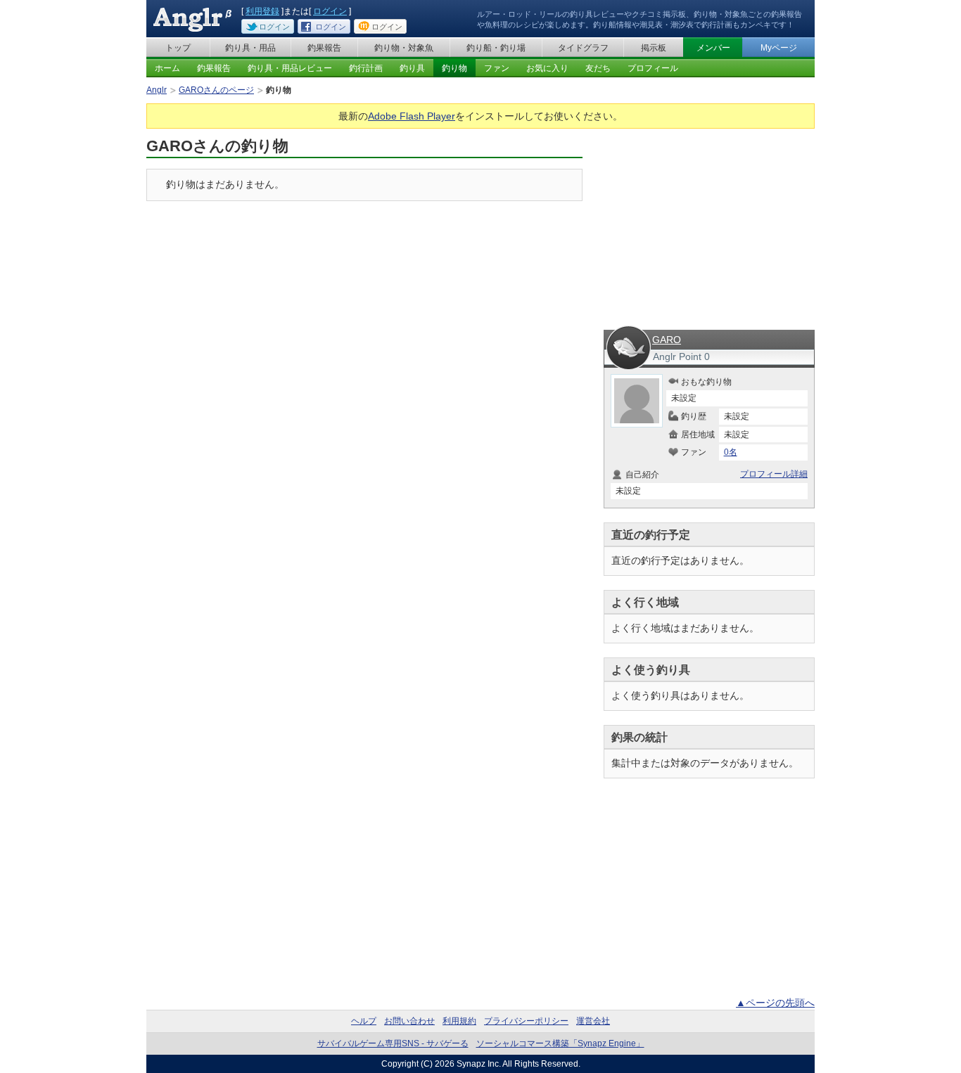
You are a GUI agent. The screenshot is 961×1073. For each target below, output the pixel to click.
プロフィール (653, 68)
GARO (666, 339)
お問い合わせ (409, 1021)
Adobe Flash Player (411, 116)
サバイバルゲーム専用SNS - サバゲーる (393, 1043)
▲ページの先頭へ (775, 1002)
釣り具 (412, 68)
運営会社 (593, 1021)
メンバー (713, 48)
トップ (178, 48)
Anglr (156, 90)
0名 (730, 452)
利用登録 (262, 11)
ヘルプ (363, 1021)
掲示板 (653, 48)
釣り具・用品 (250, 48)
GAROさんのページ (216, 90)
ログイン (330, 11)
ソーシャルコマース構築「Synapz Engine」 (560, 1043)
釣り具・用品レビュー (290, 68)
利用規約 (459, 1021)
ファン (496, 68)
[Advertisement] (709, 223)
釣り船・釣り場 (496, 48)
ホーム (167, 68)
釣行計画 (366, 68)
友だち (598, 68)
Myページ (778, 48)
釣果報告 (324, 48)
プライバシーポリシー (526, 1021)
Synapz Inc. (479, 1064)
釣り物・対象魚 (403, 48)
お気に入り (547, 68)
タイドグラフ (583, 48)
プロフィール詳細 (774, 474)
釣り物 (454, 68)
